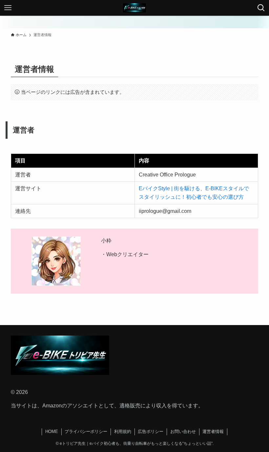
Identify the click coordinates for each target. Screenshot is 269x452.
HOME (51, 431)
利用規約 (122, 431)
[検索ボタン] (261, 8)
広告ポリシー (150, 431)
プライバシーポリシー (86, 431)
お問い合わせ (183, 431)
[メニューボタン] (8, 8)
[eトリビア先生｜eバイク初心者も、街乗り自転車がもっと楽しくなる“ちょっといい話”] (134, 8)
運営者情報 (213, 431)
